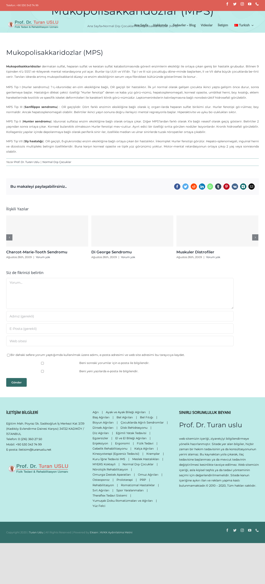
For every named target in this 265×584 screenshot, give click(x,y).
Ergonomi (122, 443)
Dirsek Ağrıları (103, 428)
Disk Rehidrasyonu (133, 428)
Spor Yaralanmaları (130, 490)
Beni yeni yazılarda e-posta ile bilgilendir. (108, 371)
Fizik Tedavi (145, 443)
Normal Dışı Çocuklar (56, 162)
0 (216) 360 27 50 (30, 439)
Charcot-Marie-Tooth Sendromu (36, 252)
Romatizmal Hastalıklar (138, 485)
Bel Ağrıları (125, 417)
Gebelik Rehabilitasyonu (110, 448)
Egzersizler (100, 438)
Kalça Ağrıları (144, 448)
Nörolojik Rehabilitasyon (110, 469)
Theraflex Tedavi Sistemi (110, 495)
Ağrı (96, 412)
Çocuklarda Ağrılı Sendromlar (142, 422)
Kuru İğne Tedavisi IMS (109, 459)
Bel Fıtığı (146, 417)
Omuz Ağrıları (148, 474)
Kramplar (153, 454)
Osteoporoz (101, 480)
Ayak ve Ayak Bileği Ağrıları (126, 412)
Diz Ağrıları (101, 433)
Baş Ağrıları (101, 417)
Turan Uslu (36, 532)
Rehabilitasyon (103, 485)
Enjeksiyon (100, 443)
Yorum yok (43, 257)
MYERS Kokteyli (104, 464)
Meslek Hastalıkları (145, 459)
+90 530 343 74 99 (29, 444)
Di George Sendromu (111, 252)
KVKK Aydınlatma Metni (116, 532)
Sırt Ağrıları (101, 490)
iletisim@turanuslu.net (35, 449)
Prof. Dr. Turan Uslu (27, 162)
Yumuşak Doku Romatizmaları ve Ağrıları (123, 501)
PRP (143, 480)
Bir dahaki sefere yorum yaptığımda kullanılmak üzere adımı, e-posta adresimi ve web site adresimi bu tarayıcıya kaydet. (97, 355)
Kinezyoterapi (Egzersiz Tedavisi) (116, 454)
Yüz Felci (99, 506)
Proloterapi (125, 480)
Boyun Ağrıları (103, 422)
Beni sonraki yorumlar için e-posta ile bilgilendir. (114, 363)
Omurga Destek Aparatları (112, 474)
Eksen (94, 532)
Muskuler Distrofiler (195, 252)
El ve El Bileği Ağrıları (131, 438)
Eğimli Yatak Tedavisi (131, 433)
